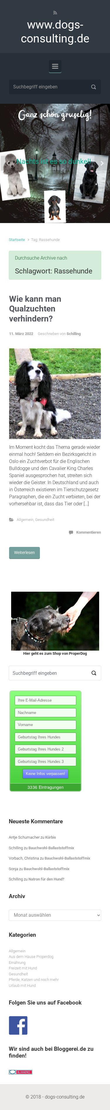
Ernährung (17, 962)
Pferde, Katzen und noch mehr (34, 979)
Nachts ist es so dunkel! (53, 161)
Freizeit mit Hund (23, 968)
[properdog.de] (55, 621)
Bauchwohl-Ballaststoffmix (51, 848)
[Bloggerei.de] (20, 1072)
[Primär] (55, 66)
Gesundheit (44, 519)
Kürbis (50, 837)
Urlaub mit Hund (22, 985)
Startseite (17, 239)
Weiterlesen (24, 552)
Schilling (74, 333)
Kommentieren (88, 532)
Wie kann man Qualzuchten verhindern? (35, 309)
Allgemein (25, 519)
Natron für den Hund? (46, 879)
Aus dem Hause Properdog (31, 956)
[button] (8, 163)
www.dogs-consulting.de (55, 31)
